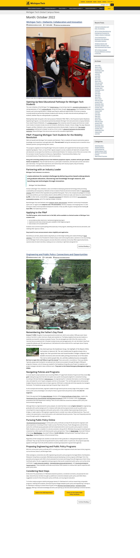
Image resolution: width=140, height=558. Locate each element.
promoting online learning (80, 107)
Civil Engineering (99, 149)
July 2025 (97, 74)
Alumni (94, 1)
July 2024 (97, 92)
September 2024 (99, 90)
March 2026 (98, 67)
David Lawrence (71, 109)
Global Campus (54, 107)
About (100, 8)
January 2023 (98, 123)
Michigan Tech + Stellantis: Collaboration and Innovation (54, 22)
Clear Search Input (99, 5)
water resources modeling (41, 463)
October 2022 (98, 128)
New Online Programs (101, 156)
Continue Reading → (84, 246)
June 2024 (97, 93)
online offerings (46, 109)
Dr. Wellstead (82, 398)
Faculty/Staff (89, 1)
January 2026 (98, 69)
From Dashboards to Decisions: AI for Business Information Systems (102, 39)
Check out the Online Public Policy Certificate (74, 493)
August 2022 (98, 132)
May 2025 (97, 77)
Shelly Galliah (49, 25)
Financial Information (90, 8)
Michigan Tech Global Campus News (42, 12)
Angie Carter (74, 431)
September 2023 (99, 109)
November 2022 (99, 127)
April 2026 (97, 65)
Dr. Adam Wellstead (46, 396)
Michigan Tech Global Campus (63, 25)
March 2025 (98, 81)
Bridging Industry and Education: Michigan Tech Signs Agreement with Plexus (103, 45)
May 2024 (97, 95)
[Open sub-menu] (113, 1)
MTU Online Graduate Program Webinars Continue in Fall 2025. (103, 51)
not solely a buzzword (55, 197)
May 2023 (97, 116)
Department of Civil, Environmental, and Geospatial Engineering (44, 398)
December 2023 (99, 104)
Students (83, 1)
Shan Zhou (29, 435)
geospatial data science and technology (61, 463)
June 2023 (97, 114)
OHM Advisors (49, 379)
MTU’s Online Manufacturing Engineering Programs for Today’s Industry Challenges (103, 33)
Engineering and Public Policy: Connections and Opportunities (57, 254)
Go (112, 4)
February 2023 (99, 121)
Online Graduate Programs (34, 8)
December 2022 (99, 125)
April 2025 (97, 79)
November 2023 (99, 106)
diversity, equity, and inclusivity (58, 202)
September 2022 (99, 130)
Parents (99, 1)
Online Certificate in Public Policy (70, 396)
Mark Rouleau (38, 433)
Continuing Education (50, 8)
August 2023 (98, 111)
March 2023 (98, 120)
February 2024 (99, 100)
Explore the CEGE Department (44, 492)
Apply (109, 8)
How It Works (62, 8)
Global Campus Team (101, 151)
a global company (52, 123)
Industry (104, 1)
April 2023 (97, 118)
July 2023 (97, 113)
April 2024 (97, 97)
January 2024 (98, 102)
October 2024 (98, 88)
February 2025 (99, 83)
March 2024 (98, 99)
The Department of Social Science (35, 423)
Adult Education (99, 146)
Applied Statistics (99, 147)
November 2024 (99, 86)
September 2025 (99, 70)
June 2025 (97, 76)
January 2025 (98, 85)
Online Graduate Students (75, 8)
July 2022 (97, 134)
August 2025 (98, 72)
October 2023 (98, 107)
